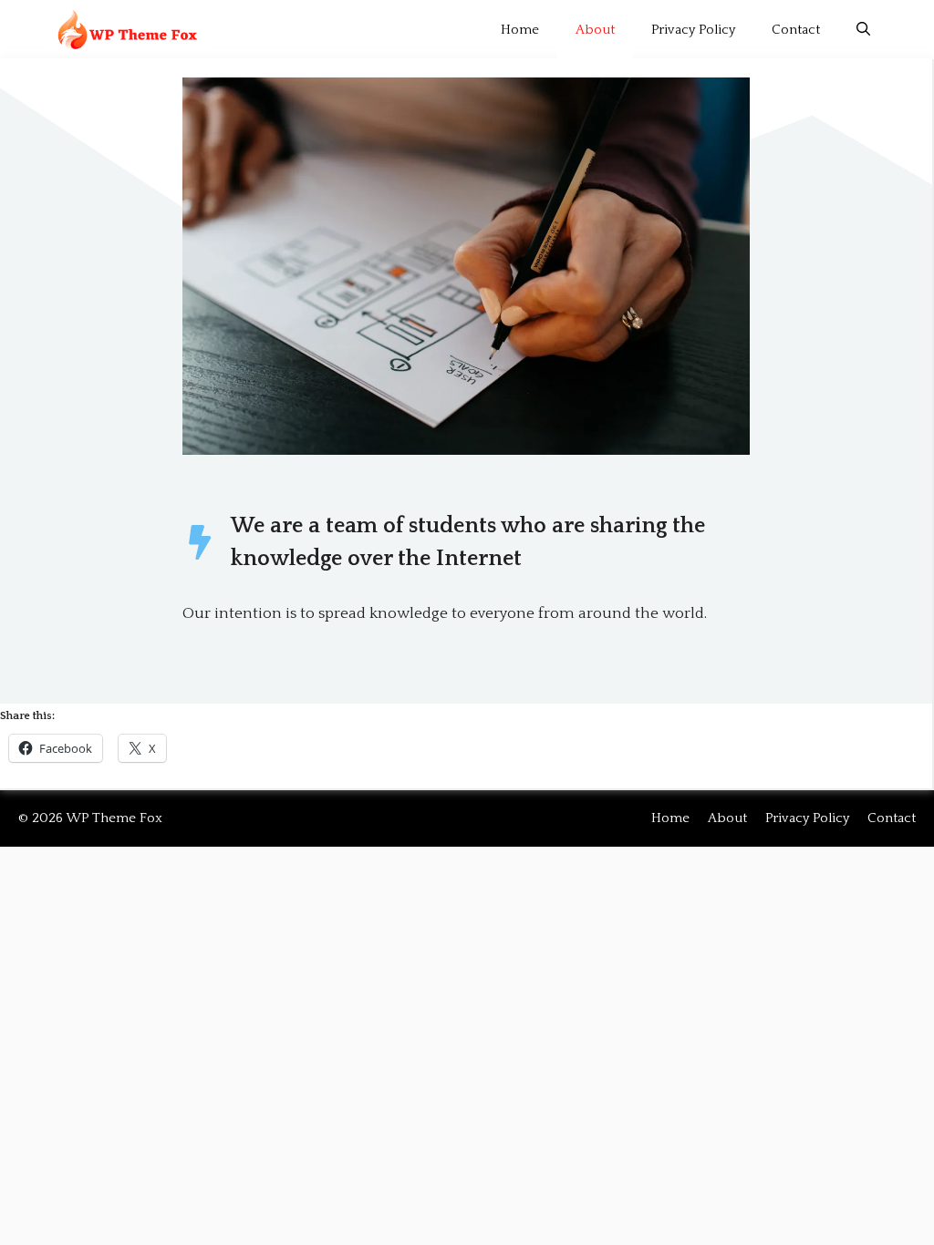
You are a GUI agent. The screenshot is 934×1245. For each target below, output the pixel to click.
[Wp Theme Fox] (127, 29)
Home (520, 29)
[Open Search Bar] (863, 29)
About (595, 29)
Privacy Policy (693, 29)
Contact (796, 29)
